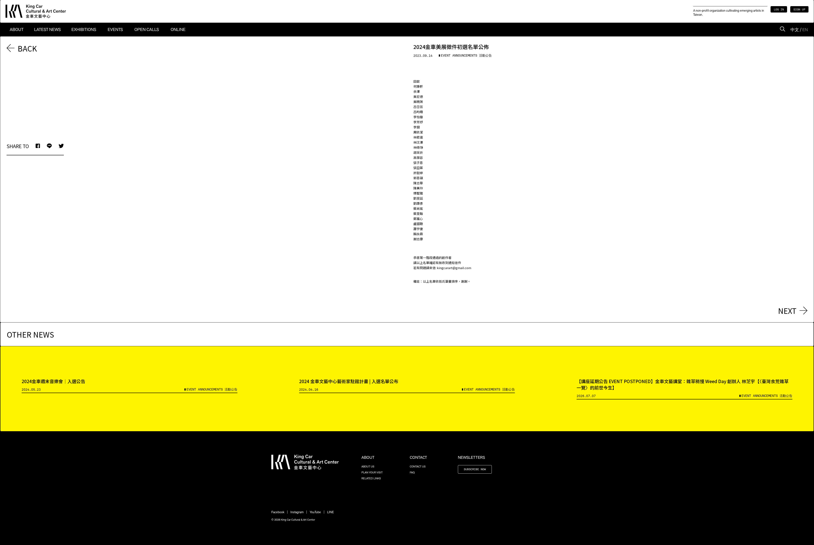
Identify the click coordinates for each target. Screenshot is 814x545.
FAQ (412, 472)
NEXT (787, 310)
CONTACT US (418, 466)
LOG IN (779, 9)
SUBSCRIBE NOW (475, 469)
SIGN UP (799, 9)
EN (805, 29)
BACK (27, 48)
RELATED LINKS (371, 478)
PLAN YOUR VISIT (372, 472)
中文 (794, 29)
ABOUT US (367, 466)
